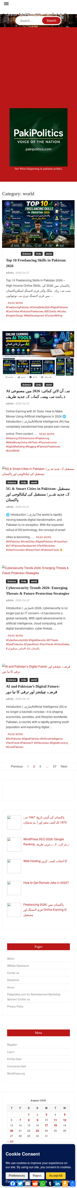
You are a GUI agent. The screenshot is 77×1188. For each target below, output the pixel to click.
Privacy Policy (15, 1006)
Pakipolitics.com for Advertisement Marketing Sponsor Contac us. (33, 996)
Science (26, 253)
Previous (17, 766)
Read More (15, 302)
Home (10, 987)
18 (55, 1125)
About (10, 958)
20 (11, 1131)
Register (12, 1044)
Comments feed (16, 1066)
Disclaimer (13, 980)
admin (10, 272)
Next (64, 766)
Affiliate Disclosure (18, 965)
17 (46, 1125)
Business (12, 253)
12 (64, 1120)
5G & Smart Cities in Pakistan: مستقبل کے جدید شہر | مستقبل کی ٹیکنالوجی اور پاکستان (38, 494)
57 (54, 766)
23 (37, 1131)
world (49, 253)
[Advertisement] (38, 67)
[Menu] (6, 4)
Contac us (13, 973)
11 (55, 1120)
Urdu (38, 253)
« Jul (10, 1141)
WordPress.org (16, 1073)
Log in (10, 1052)
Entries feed (14, 1059)
